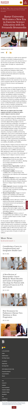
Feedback (4, 385)
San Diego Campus (6, 358)
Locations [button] (5, 351)
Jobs (3, 396)
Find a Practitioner (5, 387)
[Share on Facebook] (7, 53)
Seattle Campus (5, 355)
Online (3, 353)
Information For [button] (8, 369)
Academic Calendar (6, 389)
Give (3, 380)
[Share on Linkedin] (11, 53)
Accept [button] (14, 407)
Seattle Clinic (4, 363)
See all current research (7, 240)
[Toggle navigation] (25, 2)
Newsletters (4, 394)
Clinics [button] (4, 361)
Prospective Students (6, 371)
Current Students (5, 373)
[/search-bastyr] (21, 2)
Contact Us (4, 383)
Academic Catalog (5, 392)
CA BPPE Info (4, 398)
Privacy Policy (5, 401)
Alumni (3, 376)
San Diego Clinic (5, 365)
